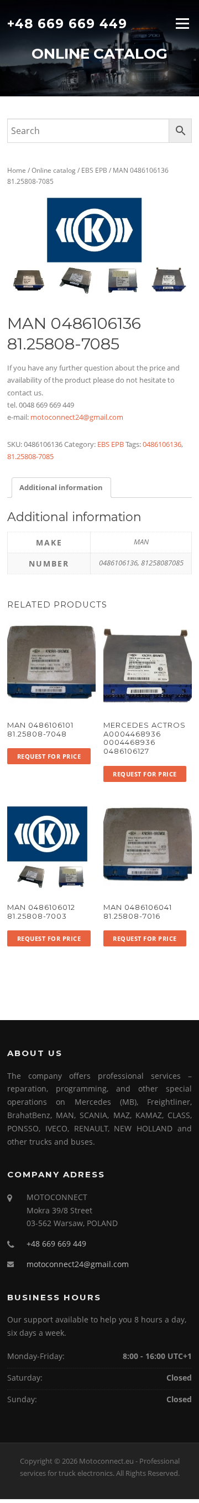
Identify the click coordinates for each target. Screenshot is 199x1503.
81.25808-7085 (30, 456)
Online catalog (54, 170)
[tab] (61, 487)
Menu (182, 23)
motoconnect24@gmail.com (76, 417)
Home (16, 170)
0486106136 (162, 444)
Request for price (49, 756)
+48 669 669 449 (67, 23)
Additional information (61, 487)
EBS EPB (94, 170)
